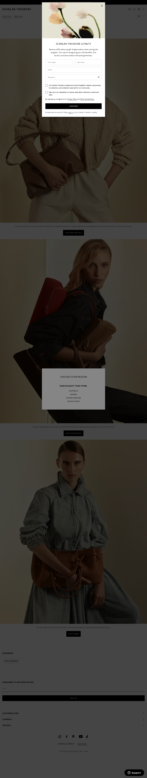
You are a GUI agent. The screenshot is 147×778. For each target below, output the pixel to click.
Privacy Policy (72, 99)
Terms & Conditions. (87, 99)
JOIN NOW (73, 106)
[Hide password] (99, 77)
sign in (70, 112)
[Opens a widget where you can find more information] (134, 773)
